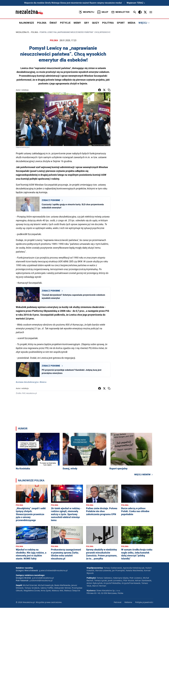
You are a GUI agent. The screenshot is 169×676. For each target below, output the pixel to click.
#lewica (43, 382)
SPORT (121, 22)
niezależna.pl (22, 32)
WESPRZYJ (88, 12)
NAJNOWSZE (26, 22)
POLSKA (41, 22)
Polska (34, 32)
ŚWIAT (53, 22)
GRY (86, 22)
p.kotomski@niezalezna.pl (41, 580)
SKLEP (105, 12)
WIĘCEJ (143, 22)
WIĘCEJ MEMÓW (142, 474)
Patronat (117, 602)
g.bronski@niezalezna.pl (43, 578)
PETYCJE (65, 22)
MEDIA (131, 22)
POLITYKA (108, 22)
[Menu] (150, 12)
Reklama (128, 602)
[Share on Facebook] (99, 90)
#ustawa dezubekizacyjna (27, 382)
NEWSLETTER (122, 12)
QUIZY (95, 22)
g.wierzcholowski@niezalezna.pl (53, 570)
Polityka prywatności (144, 602)
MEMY (77, 22)
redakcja (25, 90)
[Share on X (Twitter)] (104, 90)
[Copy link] (109, 90)
